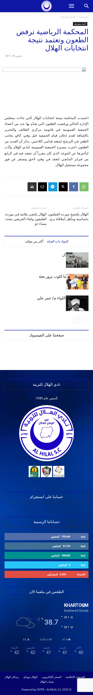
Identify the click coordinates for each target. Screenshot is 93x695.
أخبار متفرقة (68, 17)
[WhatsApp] (83, 186)
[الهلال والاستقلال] (77, 260)
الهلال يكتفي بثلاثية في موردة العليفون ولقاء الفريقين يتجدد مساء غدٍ (25, 219)
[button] (71, 6)
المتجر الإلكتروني (51, 677)
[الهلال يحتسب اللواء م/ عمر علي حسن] (77, 303)
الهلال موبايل (30, 677)
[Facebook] (73, 186)
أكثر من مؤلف (34, 241)
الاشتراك (81, 574)
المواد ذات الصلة (57, 241)
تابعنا (83, 536)
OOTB (40, 689)
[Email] (42, 186)
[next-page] (77, 320)
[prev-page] (84, 320)
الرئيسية (83, 17)
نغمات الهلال (47, 681)
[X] (63, 186)
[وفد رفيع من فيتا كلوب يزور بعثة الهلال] (77, 281)
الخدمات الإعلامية (75, 677)
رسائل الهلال (12, 677)
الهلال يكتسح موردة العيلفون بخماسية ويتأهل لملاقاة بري (68, 216)
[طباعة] (32, 186)
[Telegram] (52, 186)
